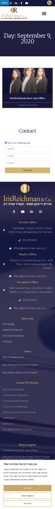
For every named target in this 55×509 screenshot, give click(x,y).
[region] (27, 484)
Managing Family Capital (17, 429)
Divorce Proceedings (15, 406)
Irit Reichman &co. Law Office (27, 98)
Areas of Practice (13, 330)
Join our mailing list (18, 142)
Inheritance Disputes (15, 395)
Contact (7, 341)
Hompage (9, 324)
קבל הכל (27, 488)
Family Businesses (13, 389)
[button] (44, 13)
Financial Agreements (15, 401)
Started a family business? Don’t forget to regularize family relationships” (26, 458)
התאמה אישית (27, 495)
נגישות (4, 2)
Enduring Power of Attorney (19, 412)
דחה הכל (27, 503)
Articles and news (13, 335)
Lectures (8, 423)
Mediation (9, 418)
